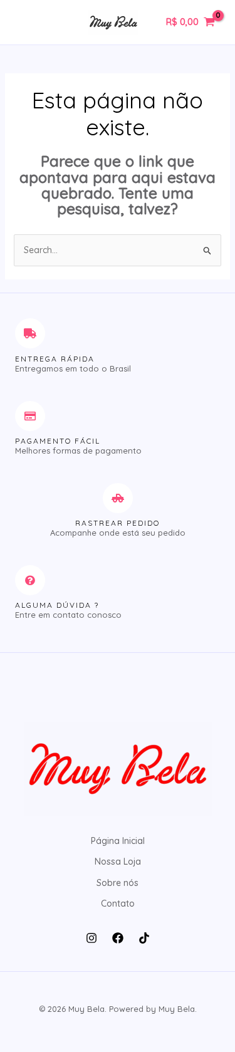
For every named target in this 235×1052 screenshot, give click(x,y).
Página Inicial (118, 840)
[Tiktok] (144, 938)
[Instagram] (91, 938)
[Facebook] (117, 938)
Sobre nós (117, 882)
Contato (118, 903)
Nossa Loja (118, 861)
